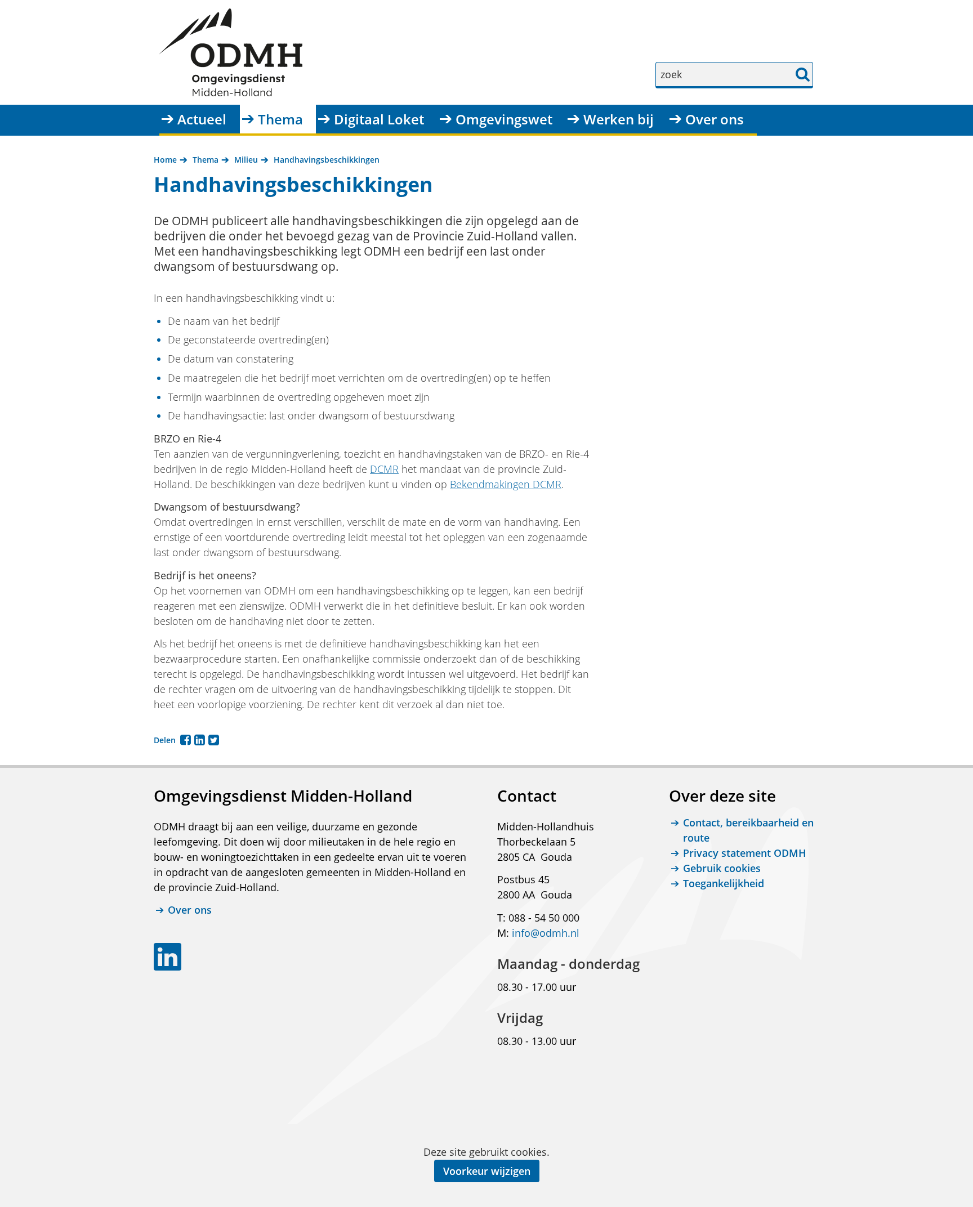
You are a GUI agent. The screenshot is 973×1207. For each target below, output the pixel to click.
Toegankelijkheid (723, 883)
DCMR (384, 469)
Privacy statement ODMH (744, 853)
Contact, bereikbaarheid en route (748, 830)
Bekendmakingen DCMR (505, 484)
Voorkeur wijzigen (486, 1171)
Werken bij (618, 119)
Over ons (714, 119)
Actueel (201, 119)
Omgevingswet (504, 119)
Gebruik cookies (722, 868)
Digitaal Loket (379, 119)
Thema (280, 119)
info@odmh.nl (545, 933)
